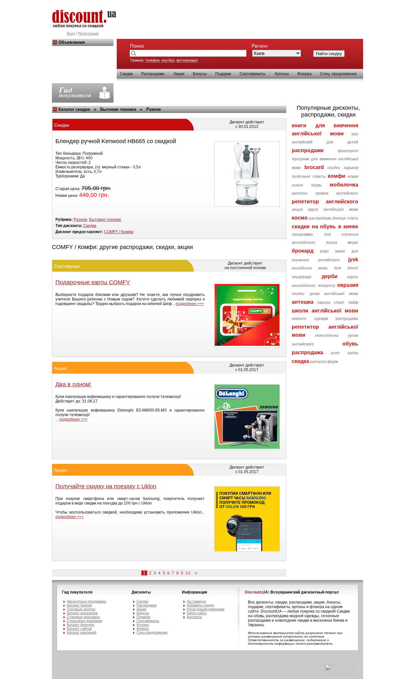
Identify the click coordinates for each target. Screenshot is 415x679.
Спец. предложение (338, 74)
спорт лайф (346, 302)
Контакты (194, 617)
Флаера (304, 74)
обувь (316, 185)
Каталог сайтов (79, 628)
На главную (196, 601)
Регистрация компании (205, 609)
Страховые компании (84, 621)
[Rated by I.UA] (339, 673)
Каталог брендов (80, 625)
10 (188, 573)
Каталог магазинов (82, 613)
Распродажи (152, 74)
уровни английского (336, 193)
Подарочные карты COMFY (92, 282)
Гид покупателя (77, 592)
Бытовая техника (118, 109)
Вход (71, 33)
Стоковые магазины (83, 617)
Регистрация (88, 33)
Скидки (126, 74)
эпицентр (326, 285)
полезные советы (309, 176)
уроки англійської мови (333, 293)
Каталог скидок (74, 109)
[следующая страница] (195, 573)
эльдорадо (302, 277)
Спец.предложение (152, 632)
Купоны (282, 74)
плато (352, 218)
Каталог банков (79, 605)
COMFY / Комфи (119, 232)
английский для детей (325, 142)
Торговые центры (81, 609)
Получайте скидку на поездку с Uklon (105, 486)
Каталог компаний (81, 632)
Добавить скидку (200, 605)
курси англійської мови (333, 209)
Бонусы (200, 74)
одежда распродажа (336, 318)
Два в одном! (73, 384)
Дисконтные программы (86, 601)
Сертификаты (253, 74)
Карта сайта (197, 613)
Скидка (89, 225)
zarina (352, 353)
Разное (153, 109)
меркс (353, 242)
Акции (178, 74)
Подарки (223, 74)
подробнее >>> (190, 303)
